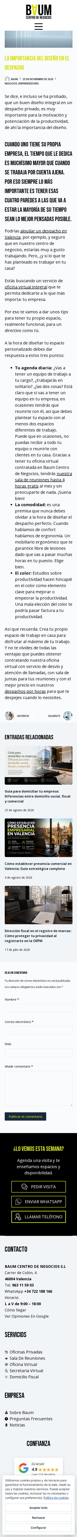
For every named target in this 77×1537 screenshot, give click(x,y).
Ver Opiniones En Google (27, 1316)
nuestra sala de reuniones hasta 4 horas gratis (43, 480)
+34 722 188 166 (38, 1291)
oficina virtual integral (26, 287)
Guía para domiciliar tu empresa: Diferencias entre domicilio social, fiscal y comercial (37, 796)
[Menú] (38, 26)
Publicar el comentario (25, 1116)
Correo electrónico (19, 1022)
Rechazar (38, 1517)
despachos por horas (25, 691)
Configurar (38, 1527)
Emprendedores (28, 83)
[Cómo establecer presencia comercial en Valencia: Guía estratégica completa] (38, 837)
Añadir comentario (19, 1066)
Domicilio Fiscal (24, 1377)
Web (8, 1044)
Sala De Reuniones (27, 1358)
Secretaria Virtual (26, 1370)
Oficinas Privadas (26, 1352)
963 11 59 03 (23, 1285)
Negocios (11, 83)
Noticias (17, 1425)
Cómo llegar (15, 1309)
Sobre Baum (22, 1412)
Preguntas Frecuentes (31, 1418)
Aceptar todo (38, 1507)
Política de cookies (56, 1497)
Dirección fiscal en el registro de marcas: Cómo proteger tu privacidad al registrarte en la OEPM (38, 936)
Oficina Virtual (23, 1364)
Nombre (12, 999)
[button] (38, 1201)
